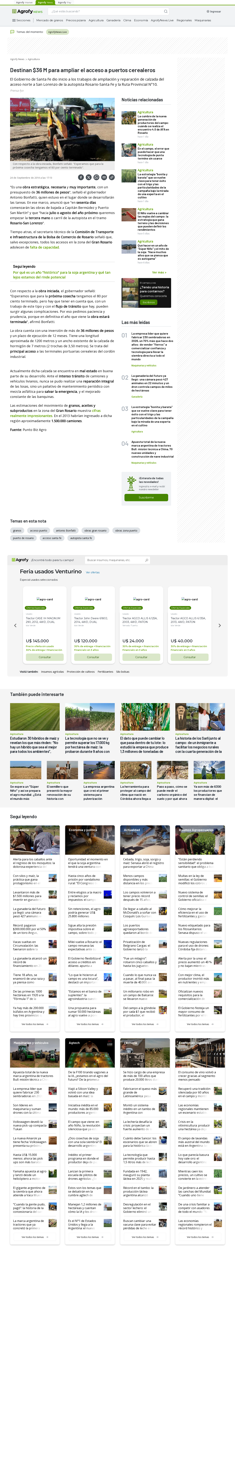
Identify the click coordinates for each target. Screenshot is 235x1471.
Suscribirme (146, 497)
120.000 (89, 641)
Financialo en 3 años (86, 650)
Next (220, 625)
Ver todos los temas (33, 1024)
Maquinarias (203, 20)
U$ (29, 641)
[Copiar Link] (112, 177)
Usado (29, 613)
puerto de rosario (23, 538)
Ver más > (159, 272)
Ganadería (113, 20)
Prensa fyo (17, 90)
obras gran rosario (95, 530)
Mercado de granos (49, 20)
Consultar (45, 657)
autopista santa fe (81, 538)
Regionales (184, 20)
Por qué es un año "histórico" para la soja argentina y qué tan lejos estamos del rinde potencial (61, 274)
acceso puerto (38, 530)
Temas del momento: (29, 32)
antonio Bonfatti (66, 530)
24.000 (136, 641)
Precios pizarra (76, 20)
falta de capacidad (44, 247)
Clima (127, 20)
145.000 (41, 641)
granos (17, 530)
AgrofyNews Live (162, 20)
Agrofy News (17, 59)
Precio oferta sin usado (40, 646)
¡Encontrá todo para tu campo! (52, 560)
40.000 (185, 641)
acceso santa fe (52, 538)
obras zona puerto (126, 530)
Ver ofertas (93, 572)
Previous (15, 625)
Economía (141, 20)
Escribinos (148, 302)
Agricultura (96, 20)
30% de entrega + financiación (44, 650)
